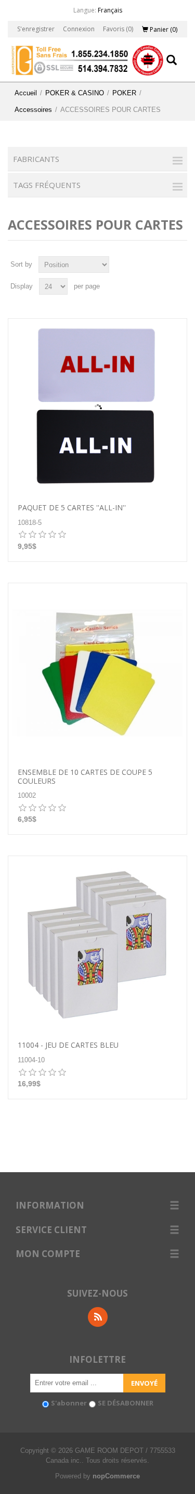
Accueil (26, 93)
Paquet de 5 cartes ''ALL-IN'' (72, 508)
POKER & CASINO (74, 93)
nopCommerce (116, 1476)
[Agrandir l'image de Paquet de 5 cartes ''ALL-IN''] (97, 408)
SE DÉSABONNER (125, 1403)
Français (110, 10)
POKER (124, 93)
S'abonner (69, 1403)
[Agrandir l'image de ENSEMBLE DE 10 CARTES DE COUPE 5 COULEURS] (97, 672)
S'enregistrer (36, 28)
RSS (98, 1317)
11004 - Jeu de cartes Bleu (68, 1045)
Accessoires (33, 110)
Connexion (79, 28)
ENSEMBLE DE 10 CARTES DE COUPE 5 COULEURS (85, 777)
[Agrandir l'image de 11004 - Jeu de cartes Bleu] (97, 945)
